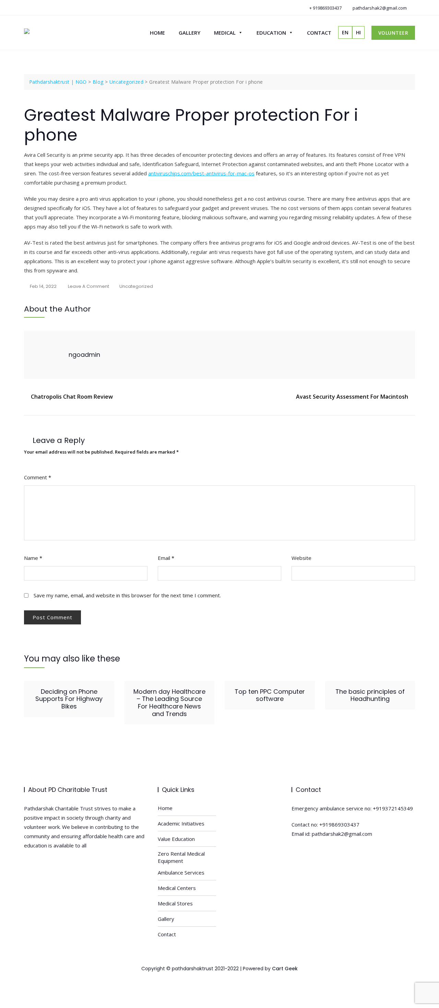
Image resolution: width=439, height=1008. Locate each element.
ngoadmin (84, 354)
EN (345, 32)
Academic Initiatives (181, 823)
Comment (37, 477)
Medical (225, 32)
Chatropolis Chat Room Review (72, 396)
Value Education (176, 838)
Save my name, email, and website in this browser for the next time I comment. (127, 595)
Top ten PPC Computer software (270, 695)
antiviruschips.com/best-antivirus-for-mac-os (201, 173)
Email (166, 557)
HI (358, 32)
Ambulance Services (181, 872)
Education (271, 32)
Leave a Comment (88, 287)
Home (157, 32)
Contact (319, 32)
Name (33, 557)
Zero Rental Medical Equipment (181, 857)
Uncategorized (136, 286)
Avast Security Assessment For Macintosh (352, 396)
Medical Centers (177, 887)
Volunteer (393, 33)
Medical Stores (175, 903)
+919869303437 (339, 824)
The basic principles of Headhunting (370, 695)
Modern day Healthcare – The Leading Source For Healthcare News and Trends (169, 702)
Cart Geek (285, 968)
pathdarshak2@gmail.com (379, 8)
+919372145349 (393, 808)
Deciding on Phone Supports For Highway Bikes (69, 699)
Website (301, 557)
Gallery (189, 32)
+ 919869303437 (325, 8)
